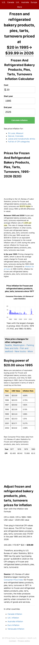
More (19, 7)
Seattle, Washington (15, 345)
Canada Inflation (15, 614)
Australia (25, 2)
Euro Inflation (13, 625)
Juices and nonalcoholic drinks (21, 139)
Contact (12, 641)
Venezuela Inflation (16, 629)
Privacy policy (24, 641)
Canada (10, 2)
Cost (6, 85)
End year (8, 107)
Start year (8, 96)
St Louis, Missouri (15, 133)
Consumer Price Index (13, 580)
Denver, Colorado (15, 136)
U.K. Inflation (13, 618)
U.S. (3, 2)
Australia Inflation (15, 621)
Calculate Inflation (19, 120)
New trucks (20, 351)
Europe (34, 2)
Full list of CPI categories (19, 142)
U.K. (17, 2)
